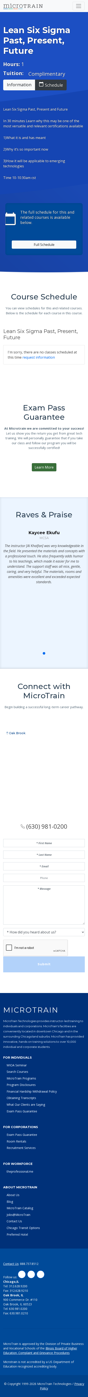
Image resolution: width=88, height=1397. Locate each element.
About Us (13, 1195)
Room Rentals (16, 1141)
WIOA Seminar (17, 1065)
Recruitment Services (21, 1148)
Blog (10, 1202)
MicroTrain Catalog (20, 1208)
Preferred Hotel (17, 1234)
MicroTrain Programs (21, 1078)
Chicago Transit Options (23, 1228)
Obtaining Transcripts (21, 1098)
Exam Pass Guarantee (22, 1111)
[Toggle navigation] (79, 6)
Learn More (44, 467)
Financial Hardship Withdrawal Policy (32, 1091)
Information (19, 85)
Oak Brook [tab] (16, 733)
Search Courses (17, 1072)
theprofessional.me (20, 1171)
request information (38, 357)
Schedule (51, 85)
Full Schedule (44, 244)
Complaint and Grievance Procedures (44, 1353)
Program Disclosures (21, 1085)
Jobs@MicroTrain (18, 1215)
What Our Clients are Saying (26, 1104)
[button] (34, 653)
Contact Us (14, 1221)
